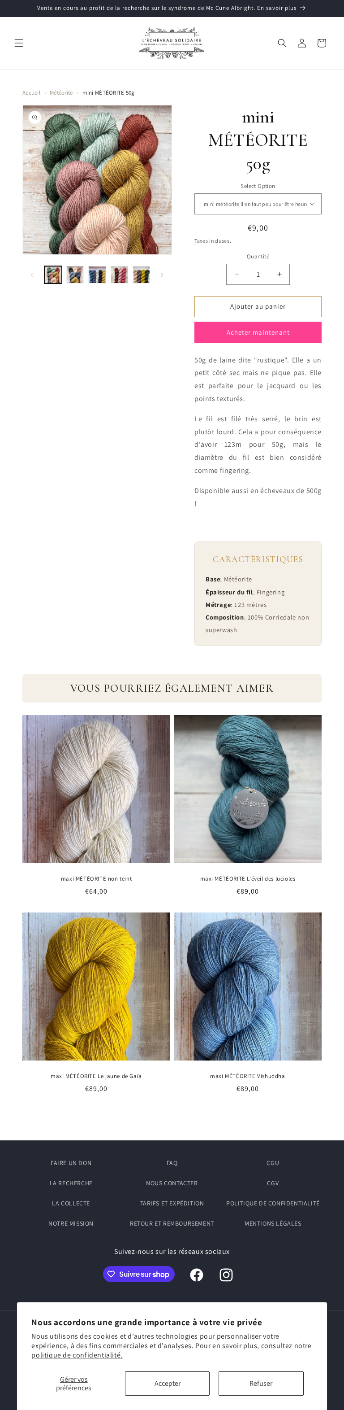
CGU (273, 1163)
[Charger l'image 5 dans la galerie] (141, 275)
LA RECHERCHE (71, 1183)
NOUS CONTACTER (172, 1183)
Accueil (31, 92)
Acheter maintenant (258, 332)
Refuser (260, 1383)
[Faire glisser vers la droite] (162, 275)
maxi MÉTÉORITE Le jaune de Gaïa (96, 1076)
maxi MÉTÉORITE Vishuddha (247, 1076)
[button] (19, 43)
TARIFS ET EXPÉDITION (172, 1203)
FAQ (172, 1163)
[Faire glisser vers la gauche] (32, 275)
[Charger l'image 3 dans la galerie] (97, 275)
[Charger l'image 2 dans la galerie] (75, 275)
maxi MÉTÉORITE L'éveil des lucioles (248, 878)
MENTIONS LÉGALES (273, 1223)
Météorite (61, 92)
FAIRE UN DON (71, 1163)
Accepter (168, 1383)
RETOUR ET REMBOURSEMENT (172, 1223)
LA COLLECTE (71, 1203)
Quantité (258, 256)
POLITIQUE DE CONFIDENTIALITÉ (273, 1203)
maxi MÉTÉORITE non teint (96, 878)
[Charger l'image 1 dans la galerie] (53, 275)
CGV (273, 1183)
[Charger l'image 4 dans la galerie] (119, 275)
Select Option (258, 186)
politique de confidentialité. (76, 1355)
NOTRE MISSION (71, 1223)
